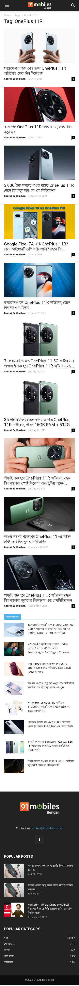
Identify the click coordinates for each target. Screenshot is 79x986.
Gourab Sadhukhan (15, 78)
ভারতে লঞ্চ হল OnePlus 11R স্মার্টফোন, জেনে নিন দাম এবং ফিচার (37, 305)
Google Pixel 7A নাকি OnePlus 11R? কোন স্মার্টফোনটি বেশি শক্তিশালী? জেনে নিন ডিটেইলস (36, 247)
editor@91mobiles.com (47, 828)
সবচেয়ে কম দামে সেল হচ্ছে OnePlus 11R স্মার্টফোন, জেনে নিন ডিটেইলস (35, 71)
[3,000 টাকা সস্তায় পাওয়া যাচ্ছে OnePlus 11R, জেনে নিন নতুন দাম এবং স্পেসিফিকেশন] (39, 163)
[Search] (73, 5)
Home (7, 15)
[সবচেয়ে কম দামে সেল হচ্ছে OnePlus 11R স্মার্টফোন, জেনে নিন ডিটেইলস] (39, 45)
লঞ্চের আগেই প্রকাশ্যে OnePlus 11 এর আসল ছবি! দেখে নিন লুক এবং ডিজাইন (37, 539)
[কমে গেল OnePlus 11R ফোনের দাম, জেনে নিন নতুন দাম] (39, 104)
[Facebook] (39, 840)
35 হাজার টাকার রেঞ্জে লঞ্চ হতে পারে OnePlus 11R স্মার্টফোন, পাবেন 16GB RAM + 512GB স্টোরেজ (38, 422)
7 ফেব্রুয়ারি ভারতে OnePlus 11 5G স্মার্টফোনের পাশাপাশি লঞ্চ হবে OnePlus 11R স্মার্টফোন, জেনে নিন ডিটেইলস (39, 364)
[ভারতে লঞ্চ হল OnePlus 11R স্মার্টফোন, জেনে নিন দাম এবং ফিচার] (39, 280)
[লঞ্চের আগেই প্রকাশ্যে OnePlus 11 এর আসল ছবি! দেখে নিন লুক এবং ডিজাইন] (39, 514)
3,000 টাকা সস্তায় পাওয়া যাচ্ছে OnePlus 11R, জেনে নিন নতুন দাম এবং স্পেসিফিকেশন (39, 188)
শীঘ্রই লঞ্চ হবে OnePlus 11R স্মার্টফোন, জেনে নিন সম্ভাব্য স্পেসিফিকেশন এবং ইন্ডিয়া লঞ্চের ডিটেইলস (37, 481)
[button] (6, 5)
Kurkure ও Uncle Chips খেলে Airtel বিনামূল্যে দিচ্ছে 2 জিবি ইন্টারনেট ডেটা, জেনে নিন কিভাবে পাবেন (50, 908)
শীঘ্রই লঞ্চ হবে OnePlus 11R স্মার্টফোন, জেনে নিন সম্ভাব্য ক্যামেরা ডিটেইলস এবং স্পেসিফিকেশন (39, 598)
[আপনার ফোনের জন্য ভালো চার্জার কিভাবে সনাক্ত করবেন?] (14, 871)
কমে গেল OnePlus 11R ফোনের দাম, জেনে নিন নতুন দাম (38, 129)
